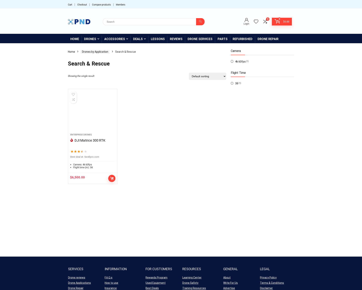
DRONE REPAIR (268, 39)
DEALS (138, 39)
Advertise (229, 288)
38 (236, 83)
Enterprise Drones (81, 134)
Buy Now (111, 178)
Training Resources (194, 288)
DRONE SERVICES (200, 39)
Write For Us (230, 282)
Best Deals (152, 288)
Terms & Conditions (272, 282)
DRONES (90, 39)
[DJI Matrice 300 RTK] (92, 113)
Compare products (101, 4)
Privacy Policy (268, 277)
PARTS (223, 39)
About (227, 277)
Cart (70, 4)
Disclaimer (266, 288)
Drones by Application (95, 51)
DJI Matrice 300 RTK (90, 140)
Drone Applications (79, 282)
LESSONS (158, 39)
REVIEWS (176, 39)
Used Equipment (156, 282)
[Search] (200, 21)
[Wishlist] (256, 22)
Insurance (111, 288)
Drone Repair (76, 288)
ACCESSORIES (114, 39)
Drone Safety (190, 282)
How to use (111, 282)
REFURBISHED (242, 39)
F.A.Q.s (108, 277)
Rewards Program (156, 277)
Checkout (82, 4)
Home (74, 39)
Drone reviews (76, 277)
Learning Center (192, 277)
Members (120, 4)
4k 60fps (240, 61)
